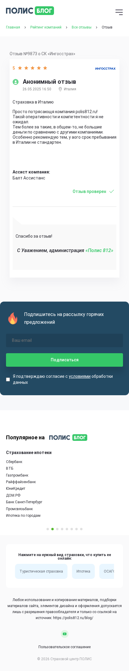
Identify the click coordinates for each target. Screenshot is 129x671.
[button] (47, 529)
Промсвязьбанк (19, 509)
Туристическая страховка (41, 571)
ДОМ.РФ (13, 495)
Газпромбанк (17, 475)
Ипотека (83, 571)
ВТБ (9, 468)
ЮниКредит (15, 488)
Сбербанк (14, 462)
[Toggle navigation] (119, 13)
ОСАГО (110, 571)
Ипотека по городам (23, 515)
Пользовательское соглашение (64, 647)
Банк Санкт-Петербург (24, 502)
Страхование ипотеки (29, 452)
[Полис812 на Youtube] (65, 634)
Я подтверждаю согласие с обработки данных (63, 379)
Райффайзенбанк (21, 482)
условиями (80, 376)
